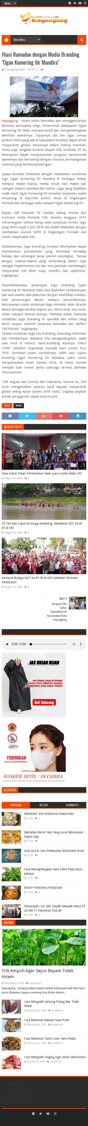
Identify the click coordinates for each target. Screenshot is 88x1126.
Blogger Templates (62, 1121)
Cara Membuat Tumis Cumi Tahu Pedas (50, 1038)
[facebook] (70, 3)
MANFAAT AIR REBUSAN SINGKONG (49, 813)
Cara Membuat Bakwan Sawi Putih (46, 1020)
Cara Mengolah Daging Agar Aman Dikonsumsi (54, 1057)
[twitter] (75, 3)
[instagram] (84, 3)
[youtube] (80, 3)
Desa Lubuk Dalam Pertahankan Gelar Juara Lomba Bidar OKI (42, 473)
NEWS (19, 405)
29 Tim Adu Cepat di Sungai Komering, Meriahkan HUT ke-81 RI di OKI (42, 525)
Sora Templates (37, 1121)
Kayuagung (10, 121)
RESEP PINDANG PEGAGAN (43, 887)
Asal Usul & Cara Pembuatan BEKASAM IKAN (54, 850)
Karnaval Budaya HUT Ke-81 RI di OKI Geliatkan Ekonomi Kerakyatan (40, 580)
